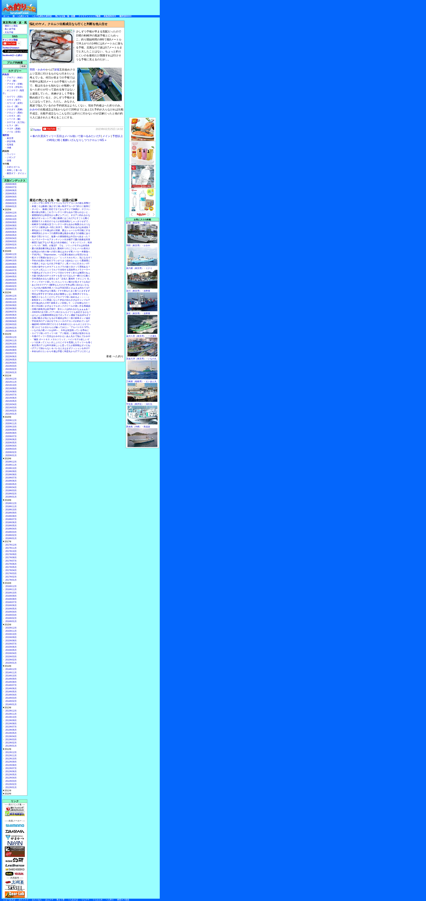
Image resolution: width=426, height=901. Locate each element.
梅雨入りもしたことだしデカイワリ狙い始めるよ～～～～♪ (60, 297)
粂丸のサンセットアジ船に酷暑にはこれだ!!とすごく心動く (60, 218)
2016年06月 (11, 605)
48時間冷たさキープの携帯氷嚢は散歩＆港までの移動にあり (61, 233)
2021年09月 (11, 388)
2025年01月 (11, 248)
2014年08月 (11, 682)
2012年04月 (11, 777)
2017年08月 (11, 557)
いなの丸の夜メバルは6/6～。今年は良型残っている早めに (60, 330)
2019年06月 (11, 481)
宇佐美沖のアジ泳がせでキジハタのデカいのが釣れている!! (60, 321)
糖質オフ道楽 (123, 900)
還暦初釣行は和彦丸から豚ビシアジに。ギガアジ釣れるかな (61, 215)
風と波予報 (10, 29)
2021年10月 (11, 385)
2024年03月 (11, 283)
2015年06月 (11, 647)
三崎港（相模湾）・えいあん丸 (141, 381)
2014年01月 (11, 704)
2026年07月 (11, 187)
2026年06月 (11, 190)
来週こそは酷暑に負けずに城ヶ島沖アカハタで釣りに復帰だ (61, 206)
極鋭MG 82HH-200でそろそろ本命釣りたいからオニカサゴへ (61, 324)
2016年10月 (11, 592)
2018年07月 (11, 519)
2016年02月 (11, 618)
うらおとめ (98, 900)
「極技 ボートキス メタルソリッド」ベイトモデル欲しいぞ (60, 339)
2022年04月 (11, 363)
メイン (106, 136)
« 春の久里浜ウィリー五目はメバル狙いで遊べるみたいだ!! (65, 136)
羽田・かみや (38, 69)
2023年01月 (11, 331)
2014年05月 (11, 691)
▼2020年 (6, 417)
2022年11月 (11, 340)
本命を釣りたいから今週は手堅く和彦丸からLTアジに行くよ (61, 351)
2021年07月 (11, 394)
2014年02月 (11, 701)
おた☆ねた (37, 900)
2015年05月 (11, 650)
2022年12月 (11, 337)
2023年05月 (11, 318)
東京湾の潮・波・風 (15, 22)
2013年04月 (11, 736)
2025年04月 (11, 238)
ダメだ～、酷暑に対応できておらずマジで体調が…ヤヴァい (61, 209)
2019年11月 (11, 465)
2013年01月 (11, 746)
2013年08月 (11, 723)
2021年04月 (11, 404)
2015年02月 (11, 659)
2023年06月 (11, 315)
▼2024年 (6, 251)
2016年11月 (11, 589)
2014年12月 (11, 669)
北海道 (10, 144)
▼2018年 (6, 500)
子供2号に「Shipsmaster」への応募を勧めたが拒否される (60, 254)
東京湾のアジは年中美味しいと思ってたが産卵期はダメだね (61, 345)
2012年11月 (11, 755)
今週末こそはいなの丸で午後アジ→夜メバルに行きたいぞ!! (60, 263)
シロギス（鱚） (14, 116)
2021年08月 (11, 391)
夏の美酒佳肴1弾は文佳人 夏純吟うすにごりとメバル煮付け (61, 248)
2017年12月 (11, 545)
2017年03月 (11, 573)
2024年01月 (11, 289)
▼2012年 (6, 749)
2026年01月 (11, 206)
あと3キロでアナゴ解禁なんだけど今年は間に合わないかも (60, 285)
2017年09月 (11, 554)
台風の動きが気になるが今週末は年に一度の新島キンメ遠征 (61, 318)
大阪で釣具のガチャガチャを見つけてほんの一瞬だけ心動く (61, 275)
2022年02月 (11, 369)
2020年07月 (11, 436)
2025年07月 (11, 228)
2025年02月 (11, 244)
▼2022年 (6, 334)
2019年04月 (11, 487)
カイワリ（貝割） (15, 96)
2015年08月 (11, 640)
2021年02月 (11, 410)
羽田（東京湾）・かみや (138, 245)
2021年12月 (11, 379)
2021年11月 (11, 382)
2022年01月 (11, 372)
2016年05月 (11, 608)
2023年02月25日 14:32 (109, 129)
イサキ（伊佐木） (15, 87)
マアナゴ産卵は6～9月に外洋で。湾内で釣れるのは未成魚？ (61, 227)
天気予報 (9, 32)
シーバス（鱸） (14, 119)
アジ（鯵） (12, 80)
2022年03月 (11, 366)
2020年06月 (11, 439)
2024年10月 (11, 260)
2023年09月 (11, 305)
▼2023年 (6, 292)
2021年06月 (11, 398)
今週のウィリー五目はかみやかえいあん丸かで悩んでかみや (61, 336)
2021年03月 (11, 407)
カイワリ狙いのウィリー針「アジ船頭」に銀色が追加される (61, 333)
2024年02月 (11, 286)
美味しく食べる (14, 170)
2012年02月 (11, 784)
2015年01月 (11, 663)
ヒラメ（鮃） (13, 125)
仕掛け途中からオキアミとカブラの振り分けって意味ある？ (61, 266)
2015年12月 (11, 628)
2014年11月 (11, 672)
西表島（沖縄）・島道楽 (138, 426)
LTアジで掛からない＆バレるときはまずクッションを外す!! (61, 348)
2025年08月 (11, 225)
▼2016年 (6, 583)
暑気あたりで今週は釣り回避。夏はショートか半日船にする (61, 230)
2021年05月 (11, 401)
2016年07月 (11, 602)
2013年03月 (11, 739)
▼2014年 (6, 666)
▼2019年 (6, 458)
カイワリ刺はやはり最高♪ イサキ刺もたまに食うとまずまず (61, 291)
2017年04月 (11, 570)
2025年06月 (11, 232)
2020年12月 (11, 420)
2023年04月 (11, 321)
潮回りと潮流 (11, 26)
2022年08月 (11, 350)
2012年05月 (11, 774)
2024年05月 (11, 276)
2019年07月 (11, 477)
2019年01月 (11, 497)
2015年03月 (11, 656)
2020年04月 (11, 446)
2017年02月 (11, 577)
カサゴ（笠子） (14, 100)
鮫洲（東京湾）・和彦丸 (138, 223)
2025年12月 (11, 212)
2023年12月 (11, 296)
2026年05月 (11, 193)
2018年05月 (11, 525)
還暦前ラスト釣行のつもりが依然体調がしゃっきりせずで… (61, 221)
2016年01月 (11, 621)
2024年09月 (11, 264)
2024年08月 (11, 267)
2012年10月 (11, 758)
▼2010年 (6, 793)
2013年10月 (11, 717)
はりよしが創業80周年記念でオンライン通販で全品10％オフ (61, 315)
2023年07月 (11, 312)
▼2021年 (6, 375)
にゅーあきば (9, 900)
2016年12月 (11, 586)
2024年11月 (11, 257)
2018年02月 (11, 535)
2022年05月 (11, 359)
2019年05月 (11, 484)
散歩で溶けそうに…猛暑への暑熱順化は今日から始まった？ (61, 236)
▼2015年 (6, 624)
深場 (56, 69)
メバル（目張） (14, 131)
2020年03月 (11, 449)
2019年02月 (11, 493)
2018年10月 (11, 509)
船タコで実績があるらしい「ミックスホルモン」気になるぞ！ (62, 257)
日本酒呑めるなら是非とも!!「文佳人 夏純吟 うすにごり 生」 (61, 278)
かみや (34, 109)
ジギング (11, 157)
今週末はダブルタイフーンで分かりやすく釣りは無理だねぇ (61, 272)
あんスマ (49, 900)
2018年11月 (11, 506)
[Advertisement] (99, 7)
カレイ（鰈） (13, 106)
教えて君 (61, 900)
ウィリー (11, 154)
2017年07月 (11, 561)
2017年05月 (11, 567)
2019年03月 (11, 490)
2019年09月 (11, 471)
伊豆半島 (11, 141)
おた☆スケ (24, 900)
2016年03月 (11, 615)
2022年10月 (11, 343)
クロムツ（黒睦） (15, 112)
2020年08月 (11, 433)
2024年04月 (11, 280)
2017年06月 (11, 564)
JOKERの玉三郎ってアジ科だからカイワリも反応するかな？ (61, 312)
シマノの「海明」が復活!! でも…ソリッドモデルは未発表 (60, 245)
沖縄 (9, 147)
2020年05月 (11, 442)
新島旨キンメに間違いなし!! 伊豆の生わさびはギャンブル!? (61, 300)
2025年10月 (11, 219)
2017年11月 (11, 548)
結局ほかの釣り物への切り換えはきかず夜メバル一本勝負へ (61, 251)
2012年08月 (11, 765)
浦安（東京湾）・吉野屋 (138, 313)
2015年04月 (11, 653)
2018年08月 (11, 516)
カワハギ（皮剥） (15, 103)
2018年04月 (11, 528)
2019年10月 (11, 468)
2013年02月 (11, 742)
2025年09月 (11, 222)
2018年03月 (11, 532)
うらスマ (85, 900)
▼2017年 (6, 541)
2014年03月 (11, 698)
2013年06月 (11, 730)
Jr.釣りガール (13, 167)
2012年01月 (11, 787)
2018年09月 (11, 513)
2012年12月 (11, 752)
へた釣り (110, 900)
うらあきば (73, 900)
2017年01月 (11, 580)
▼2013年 (6, 707)
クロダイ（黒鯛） (15, 109)
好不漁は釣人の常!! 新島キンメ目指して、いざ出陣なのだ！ (61, 303)
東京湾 (10, 138)
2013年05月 (11, 733)
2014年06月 (11, 688)
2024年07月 (11, 270)
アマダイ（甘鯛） (15, 84)
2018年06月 (11, 522)
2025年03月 (11, 241)
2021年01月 (11, 414)
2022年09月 (11, 347)
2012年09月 (11, 762)
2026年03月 (11, 200)
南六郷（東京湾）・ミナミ (139, 268)
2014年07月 (11, 685)
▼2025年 (6, 209)
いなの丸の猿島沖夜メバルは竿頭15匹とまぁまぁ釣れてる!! (61, 288)
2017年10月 (11, 551)
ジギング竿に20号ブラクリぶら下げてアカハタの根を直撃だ (61, 203)
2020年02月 (11, 452)
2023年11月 (11, 299)
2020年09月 (11, 430)
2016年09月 (11, 596)
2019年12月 (11, 461)
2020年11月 (11, 423)
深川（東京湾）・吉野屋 (138, 291)
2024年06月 (11, 273)
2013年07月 (11, 726)
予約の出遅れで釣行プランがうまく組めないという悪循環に (61, 260)
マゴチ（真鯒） (14, 128)
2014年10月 (11, 675)
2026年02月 (11, 203)
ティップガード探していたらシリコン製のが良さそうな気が (61, 282)
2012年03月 (11, 781)
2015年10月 (11, 634)
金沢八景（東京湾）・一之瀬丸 (141, 336)
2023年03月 (11, 324)
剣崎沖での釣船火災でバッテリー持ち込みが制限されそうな (61, 224)
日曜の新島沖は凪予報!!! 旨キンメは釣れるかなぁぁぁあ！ (61, 309)
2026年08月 (11, 184)
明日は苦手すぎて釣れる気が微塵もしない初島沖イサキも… (61, 294)
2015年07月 (11, 644)
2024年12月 (11, 254)
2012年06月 (11, 771)
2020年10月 (11, 426)
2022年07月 (11, 353)
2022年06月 (11, 356)
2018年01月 (11, 538)
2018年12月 (11, 503)
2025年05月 (11, 235)
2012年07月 (11, 768)
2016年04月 (11, 612)
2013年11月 (11, 714)
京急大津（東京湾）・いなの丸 (141, 358)
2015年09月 (11, 637)
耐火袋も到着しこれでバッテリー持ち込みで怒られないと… (61, 212)
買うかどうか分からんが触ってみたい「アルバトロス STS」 (61, 327)
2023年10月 (11, 302)
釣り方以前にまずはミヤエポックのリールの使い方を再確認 (61, 306)
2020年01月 (11, 455)
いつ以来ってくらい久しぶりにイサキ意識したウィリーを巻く (62, 342)
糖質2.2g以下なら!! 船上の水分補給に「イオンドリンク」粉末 (62, 242)
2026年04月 (11, 196)
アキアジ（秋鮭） (15, 77)
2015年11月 (11, 631)
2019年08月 (11, 474)
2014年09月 (11, 679)
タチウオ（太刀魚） (16, 122)
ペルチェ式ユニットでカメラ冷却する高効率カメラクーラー (61, 269)
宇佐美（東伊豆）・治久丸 (139, 404)
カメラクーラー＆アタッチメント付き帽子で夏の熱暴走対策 (61, 239)
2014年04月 (11, 695)
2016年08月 (11, 599)
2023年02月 (11, 327)
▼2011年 (6, 790)
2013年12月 (11, 710)
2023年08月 (11, 308)
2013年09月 (11, 720)
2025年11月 (11, 216)
